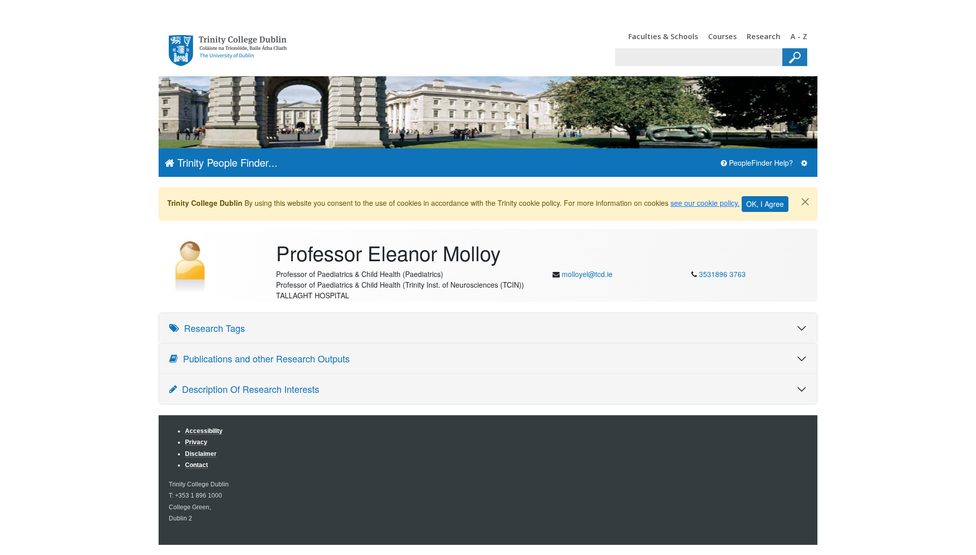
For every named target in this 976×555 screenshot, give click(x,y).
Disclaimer (201, 453)
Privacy (196, 442)
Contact (196, 464)
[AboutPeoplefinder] (804, 162)
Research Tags (212, 327)
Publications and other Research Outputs (264, 358)
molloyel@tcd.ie (587, 274)
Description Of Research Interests (248, 388)
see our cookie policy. (705, 203)
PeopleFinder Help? (760, 163)
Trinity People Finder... (226, 162)
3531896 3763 (722, 274)
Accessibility (204, 430)
